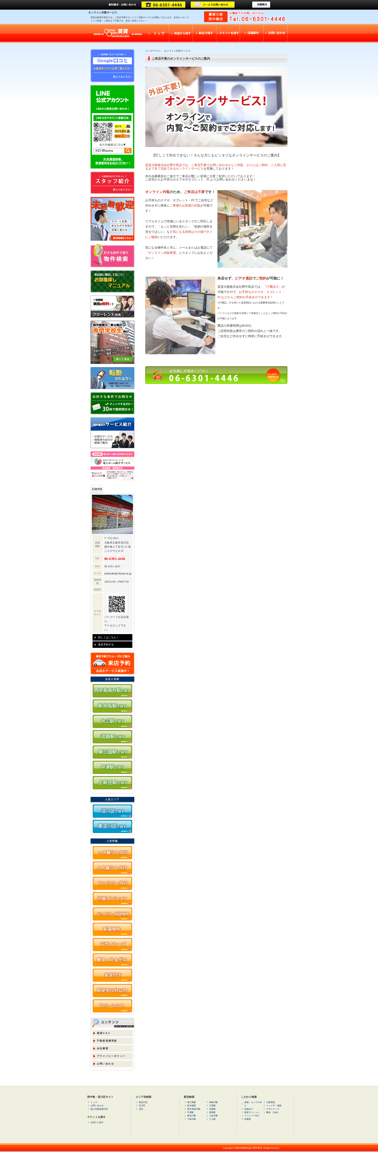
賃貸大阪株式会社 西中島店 (248, 1148)
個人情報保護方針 (99, 1109)
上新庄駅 (213, 1115)
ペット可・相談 (274, 1105)
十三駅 (212, 1119)
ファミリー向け (252, 1115)
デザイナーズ (272, 1109)
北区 (141, 1109)
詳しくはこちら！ (108, 637)
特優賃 (247, 1119)
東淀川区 (143, 1102)
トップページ (152, 50)
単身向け (248, 1109)
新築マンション (252, 1112)
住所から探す (97, 1122)
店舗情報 (97, 489)
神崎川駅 (213, 1102)
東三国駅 (191, 1102)
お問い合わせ (105, 1063)
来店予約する (106, 644)
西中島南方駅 (193, 1109)
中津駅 (190, 1112)
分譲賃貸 (270, 1102)
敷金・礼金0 (272, 1112)
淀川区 (142, 1105)
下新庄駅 (191, 1119)
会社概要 (102, 1048)
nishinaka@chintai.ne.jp (117, 573)
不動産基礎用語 (107, 1040)
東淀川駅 (191, 1115)
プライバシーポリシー (111, 1056)
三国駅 (212, 1105)
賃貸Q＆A (103, 1033)
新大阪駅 (191, 1105)
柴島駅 (212, 1112)
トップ (94, 1102)
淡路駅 (212, 1109)
